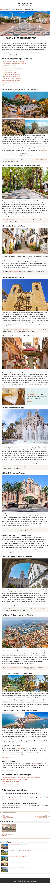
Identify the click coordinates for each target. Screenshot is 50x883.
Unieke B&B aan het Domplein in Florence (18, 862)
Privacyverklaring (30, 880)
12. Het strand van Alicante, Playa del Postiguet (12, 82)
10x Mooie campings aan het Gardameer (18, 856)
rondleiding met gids (42, 150)
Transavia (20, 748)
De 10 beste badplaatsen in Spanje (11, 781)
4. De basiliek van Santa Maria (9, 67)
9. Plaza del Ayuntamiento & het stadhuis (11, 76)
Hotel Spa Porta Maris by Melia (14, 667)
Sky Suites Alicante (39, 609)
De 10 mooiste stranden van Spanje (11, 783)
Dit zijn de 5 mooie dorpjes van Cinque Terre (19, 867)
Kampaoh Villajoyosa (13, 271)
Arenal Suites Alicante (15, 467)
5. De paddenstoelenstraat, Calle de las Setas (12, 68)
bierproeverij (44, 159)
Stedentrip (13, 812)
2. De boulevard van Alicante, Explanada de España (14, 63)
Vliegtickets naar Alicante (7, 84)
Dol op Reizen (25, 3)
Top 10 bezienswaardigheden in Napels (18, 844)
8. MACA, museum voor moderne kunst (11, 74)
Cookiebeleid (23, 880)
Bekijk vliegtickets (6, 757)
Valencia (10, 9)
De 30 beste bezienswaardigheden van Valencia (8, 834)
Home (2, 9)
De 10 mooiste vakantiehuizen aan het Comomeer (41, 816)
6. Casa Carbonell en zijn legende (9, 70)
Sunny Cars (36, 763)
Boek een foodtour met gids (11, 529)
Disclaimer (18, 880)
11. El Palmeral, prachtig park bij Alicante (11, 80)
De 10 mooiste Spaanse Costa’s (10, 786)
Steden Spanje (6, 812)
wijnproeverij (38, 159)
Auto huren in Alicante (7, 85)
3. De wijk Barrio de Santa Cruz (9, 65)
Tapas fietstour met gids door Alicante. (19, 329)
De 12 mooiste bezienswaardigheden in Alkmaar (8, 817)
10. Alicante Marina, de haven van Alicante (11, 78)
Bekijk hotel (29, 401)
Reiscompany (34, 881)
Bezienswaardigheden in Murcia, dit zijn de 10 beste (15, 779)
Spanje (6, 9)
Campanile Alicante (31, 394)
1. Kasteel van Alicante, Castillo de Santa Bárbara (13, 61)
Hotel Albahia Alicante (12, 220)
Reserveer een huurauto (7, 770)
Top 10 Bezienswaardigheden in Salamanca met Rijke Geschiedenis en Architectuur (22, 777)
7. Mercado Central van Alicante (9, 72)
